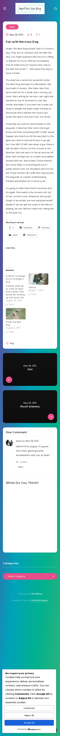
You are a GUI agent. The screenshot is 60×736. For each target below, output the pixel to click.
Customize (29, 708)
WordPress (36, 593)
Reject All (29, 715)
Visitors (32, 287)
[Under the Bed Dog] (16, 313)
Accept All (29, 722)
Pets (12, 26)
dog (12, 343)
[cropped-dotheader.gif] (30, 8)
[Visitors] (38, 279)
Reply (20, 467)
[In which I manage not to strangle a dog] (17, 289)
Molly (19, 441)
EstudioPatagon (40, 600)
